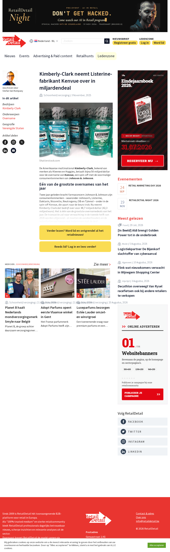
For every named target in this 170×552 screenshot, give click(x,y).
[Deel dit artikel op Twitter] (21, 142)
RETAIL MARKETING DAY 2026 (144, 185)
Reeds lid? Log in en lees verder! (75, 246)
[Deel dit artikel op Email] (13, 150)
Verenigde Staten (13, 128)
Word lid (159, 43)
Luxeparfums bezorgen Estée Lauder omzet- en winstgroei (93, 312)
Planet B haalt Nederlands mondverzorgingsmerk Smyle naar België (21, 314)
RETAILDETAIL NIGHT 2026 (143, 200)
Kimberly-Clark (11, 108)
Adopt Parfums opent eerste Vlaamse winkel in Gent (56, 312)
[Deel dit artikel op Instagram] (13, 142)
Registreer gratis (125, 43)
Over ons (141, 517)
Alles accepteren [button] (157, 545)
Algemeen (126, 262)
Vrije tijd (125, 281)
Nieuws (9, 56)
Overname (8, 118)
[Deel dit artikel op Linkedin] (5, 150)
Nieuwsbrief (121, 38)
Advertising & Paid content (52, 56)
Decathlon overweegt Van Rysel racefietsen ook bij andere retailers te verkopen (142, 291)
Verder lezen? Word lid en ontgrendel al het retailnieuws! (75, 233)
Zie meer (101, 264)
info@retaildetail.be (147, 521)
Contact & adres (145, 513)
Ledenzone (146, 38)
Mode (125, 243)
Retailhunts (85, 56)
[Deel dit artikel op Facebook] (5, 142)
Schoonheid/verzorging (56, 95)
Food (125, 225)
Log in (145, 43)
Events (24, 56)
